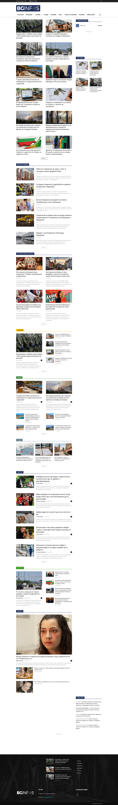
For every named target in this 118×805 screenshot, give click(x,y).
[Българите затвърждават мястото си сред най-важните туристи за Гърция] (50, 416)
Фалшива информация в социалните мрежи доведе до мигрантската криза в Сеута (24, 459)
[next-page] (79, 95)
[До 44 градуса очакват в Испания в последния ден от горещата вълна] (63, 449)
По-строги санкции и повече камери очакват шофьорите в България (57, 59)
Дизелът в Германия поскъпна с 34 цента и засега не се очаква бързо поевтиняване (59, 152)
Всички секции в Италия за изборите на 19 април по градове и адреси (88, 720)
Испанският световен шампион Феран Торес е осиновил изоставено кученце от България (53, 529)
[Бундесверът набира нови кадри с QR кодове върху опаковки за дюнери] (29, 26)
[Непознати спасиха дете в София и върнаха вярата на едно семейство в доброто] (25, 550)
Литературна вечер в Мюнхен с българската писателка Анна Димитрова (58, 307)
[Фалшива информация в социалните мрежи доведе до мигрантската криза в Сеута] (25, 449)
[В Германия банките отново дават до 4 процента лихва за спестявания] (29, 94)
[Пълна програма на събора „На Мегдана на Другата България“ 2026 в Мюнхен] (29, 296)
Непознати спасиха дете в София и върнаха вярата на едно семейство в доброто (52, 547)
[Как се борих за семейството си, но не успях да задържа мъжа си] (24, 687)
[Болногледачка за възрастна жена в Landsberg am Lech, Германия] (25, 205)
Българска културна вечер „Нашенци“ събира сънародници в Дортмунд (29, 274)
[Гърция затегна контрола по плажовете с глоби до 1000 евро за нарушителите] (20, 427)
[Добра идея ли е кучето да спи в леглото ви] (25, 517)
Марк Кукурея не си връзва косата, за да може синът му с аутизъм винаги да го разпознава (53, 496)
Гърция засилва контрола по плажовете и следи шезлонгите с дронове (29, 82)
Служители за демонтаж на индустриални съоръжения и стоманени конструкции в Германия (54, 217)
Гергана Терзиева (40, 501)
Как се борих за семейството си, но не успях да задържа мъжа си (51, 681)
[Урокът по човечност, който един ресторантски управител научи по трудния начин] (24, 673)
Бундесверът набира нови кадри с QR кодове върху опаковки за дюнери (29, 36)
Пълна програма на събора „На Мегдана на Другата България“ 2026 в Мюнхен (28, 307)
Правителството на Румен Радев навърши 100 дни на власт (59, 81)
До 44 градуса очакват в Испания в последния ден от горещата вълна (62, 459)
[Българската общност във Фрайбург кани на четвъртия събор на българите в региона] (59, 263)
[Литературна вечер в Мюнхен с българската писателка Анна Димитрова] (59, 296)
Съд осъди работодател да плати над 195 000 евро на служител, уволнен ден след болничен (43, 460)
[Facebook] (101, 1)
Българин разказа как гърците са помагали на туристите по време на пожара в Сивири (28, 127)
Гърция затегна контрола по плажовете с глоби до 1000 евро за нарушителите (32, 427)
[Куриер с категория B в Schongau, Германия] (25, 238)
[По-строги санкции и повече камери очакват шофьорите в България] (59, 48)
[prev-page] (77, 95)
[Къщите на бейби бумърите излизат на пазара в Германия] (59, 26)
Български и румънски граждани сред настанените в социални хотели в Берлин (28, 59)
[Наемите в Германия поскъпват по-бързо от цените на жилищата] (59, 94)
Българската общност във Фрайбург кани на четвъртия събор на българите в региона (58, 274)
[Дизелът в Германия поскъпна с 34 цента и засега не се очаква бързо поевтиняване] (59, 142)
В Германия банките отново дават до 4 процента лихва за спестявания (28, 104)
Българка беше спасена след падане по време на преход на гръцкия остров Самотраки (63, 427)
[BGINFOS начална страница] (25, 792)
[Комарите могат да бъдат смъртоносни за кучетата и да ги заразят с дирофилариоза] (25, 482)
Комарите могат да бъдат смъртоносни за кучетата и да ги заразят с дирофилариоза (53, 479)
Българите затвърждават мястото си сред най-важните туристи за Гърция (63, 416)
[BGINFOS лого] (29, 8)
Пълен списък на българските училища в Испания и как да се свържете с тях (87, 709)
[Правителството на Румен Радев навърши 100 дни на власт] (59, 71)
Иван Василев (19, 598)
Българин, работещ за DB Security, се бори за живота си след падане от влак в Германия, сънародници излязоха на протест (88, 703)
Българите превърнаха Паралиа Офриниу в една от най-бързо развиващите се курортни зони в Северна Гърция (32, 417)
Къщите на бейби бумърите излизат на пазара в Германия (58, 35)
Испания (18, 454)
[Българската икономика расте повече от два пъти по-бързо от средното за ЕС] (29, 142)
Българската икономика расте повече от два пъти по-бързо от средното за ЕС (29, 152)
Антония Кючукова (41, 552)
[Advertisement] (72, 8)
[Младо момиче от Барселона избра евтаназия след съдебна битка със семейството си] (44, 635)
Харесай (100, 25)
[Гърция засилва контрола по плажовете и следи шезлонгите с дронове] (29, 71)
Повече (43, 158)
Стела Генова (39, 483)
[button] (100, 15)
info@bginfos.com (48, 797)
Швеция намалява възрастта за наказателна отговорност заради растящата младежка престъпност (58, 128)
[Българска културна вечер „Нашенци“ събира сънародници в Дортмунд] (29, 263)
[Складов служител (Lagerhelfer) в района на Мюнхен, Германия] (25, 189)
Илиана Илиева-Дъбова (82, 708)
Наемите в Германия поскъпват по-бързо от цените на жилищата (58, 104)
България (19, 589)
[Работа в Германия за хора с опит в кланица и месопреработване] (25, 174)
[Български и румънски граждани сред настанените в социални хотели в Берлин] (29, 48)
